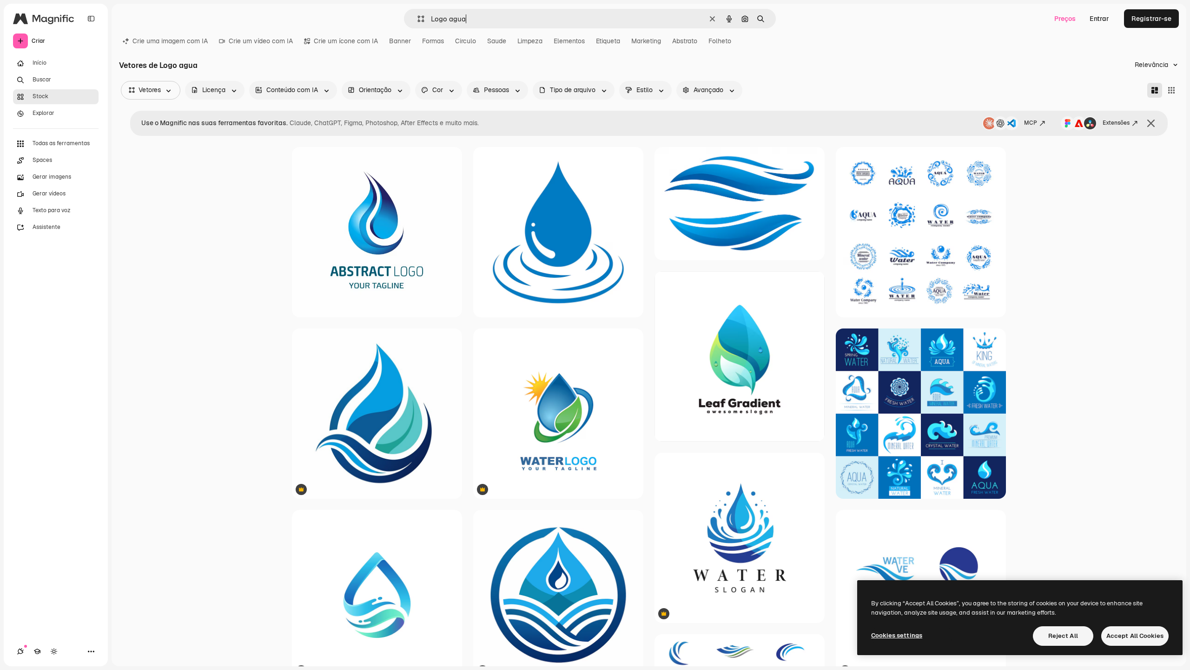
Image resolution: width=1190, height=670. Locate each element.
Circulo (465, 41)
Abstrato (684, 41)
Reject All (1063, 636)
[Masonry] (1154, 90)
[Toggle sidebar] (91, 18)
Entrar (1099, 18)
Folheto (719, 41)
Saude (496, 41)
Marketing (646, 41)
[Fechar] (1151, 123)
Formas (433, 41)
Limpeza (529, 41)
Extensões (1116, 123)
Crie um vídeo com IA (261, 41)
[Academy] (37, 651)
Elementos (569, 41)
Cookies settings (896, 635)
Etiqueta (608, 41)
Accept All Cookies (1135, 636)
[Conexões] (20, 651)
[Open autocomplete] (417, 18)
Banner (400, 41)
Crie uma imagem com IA (170, 41)
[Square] (1171, 90)
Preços (1065, 18)
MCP (1030, 123)
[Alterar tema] (53, 651)
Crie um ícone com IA (346, 41)
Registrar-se (1151, 18)
